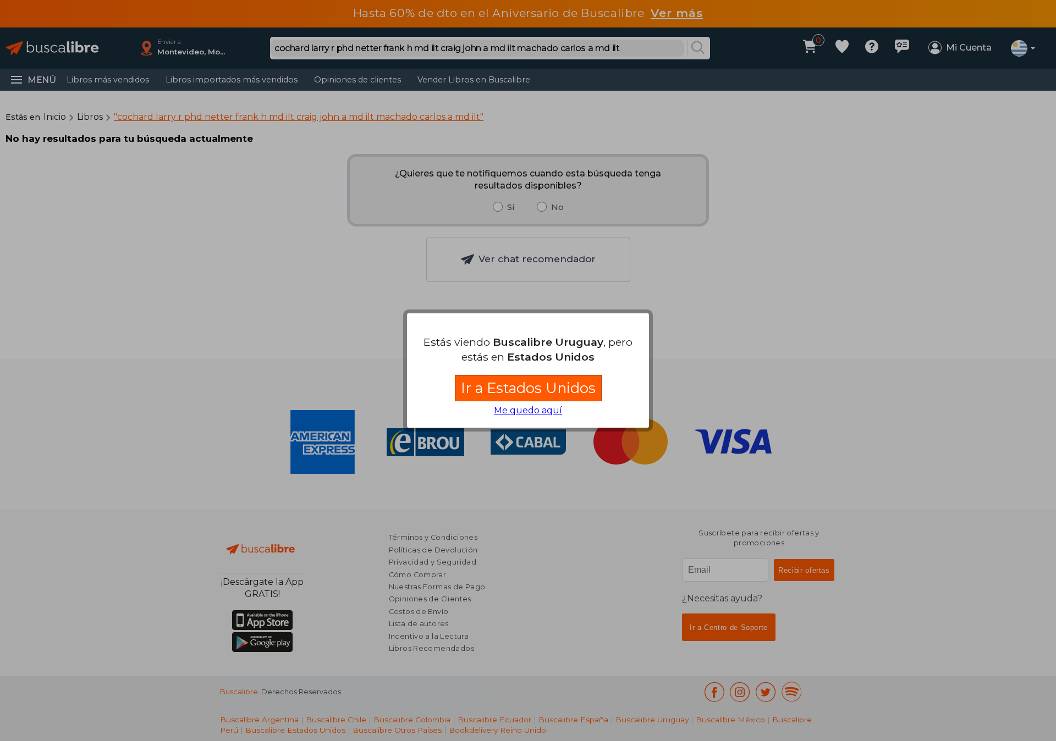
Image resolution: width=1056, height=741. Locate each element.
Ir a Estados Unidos (528, 387)
